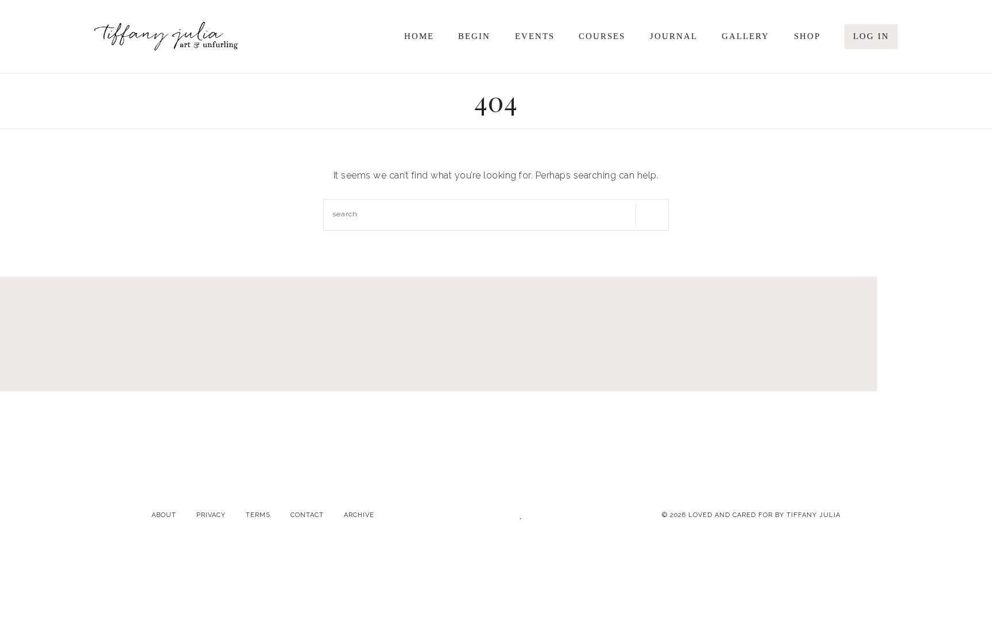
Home (419, 36)
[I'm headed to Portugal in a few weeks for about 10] (97, 398)
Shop (807, 36)
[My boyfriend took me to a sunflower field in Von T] (895, 398)
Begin (474, 36)
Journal (674, 36)
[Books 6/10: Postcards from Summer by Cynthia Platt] (297, 398)
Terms (258, 515)
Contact (307, 515)
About (164, 515)
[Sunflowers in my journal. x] (696, 398)
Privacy (211, 515)
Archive (359, 515)
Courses (602, 36)
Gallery (745, 36)
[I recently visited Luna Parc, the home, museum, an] (496, 398)
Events (535, 36)
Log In (871, 36)
